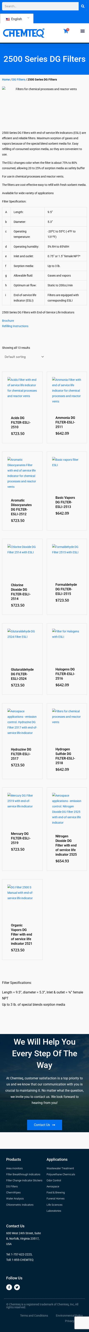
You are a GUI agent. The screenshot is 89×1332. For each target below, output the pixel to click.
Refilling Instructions (15, 326)
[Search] (83, 6)
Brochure (8, 320)
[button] (82, 30)
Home (6, 79)
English (16, 19)
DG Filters (18, 79)
